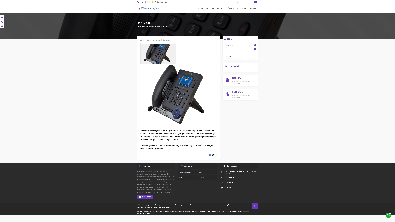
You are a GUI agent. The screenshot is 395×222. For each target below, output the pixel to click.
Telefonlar (154, 26)
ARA (255, 2)
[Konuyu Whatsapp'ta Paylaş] (215, 155)
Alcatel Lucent (163, 26)
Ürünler (147, 26)
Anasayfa (140, 26)
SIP (171, 26)
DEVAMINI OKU (146, 197)
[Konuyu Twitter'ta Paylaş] (213, 155)
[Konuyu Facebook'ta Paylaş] (210, 155)
